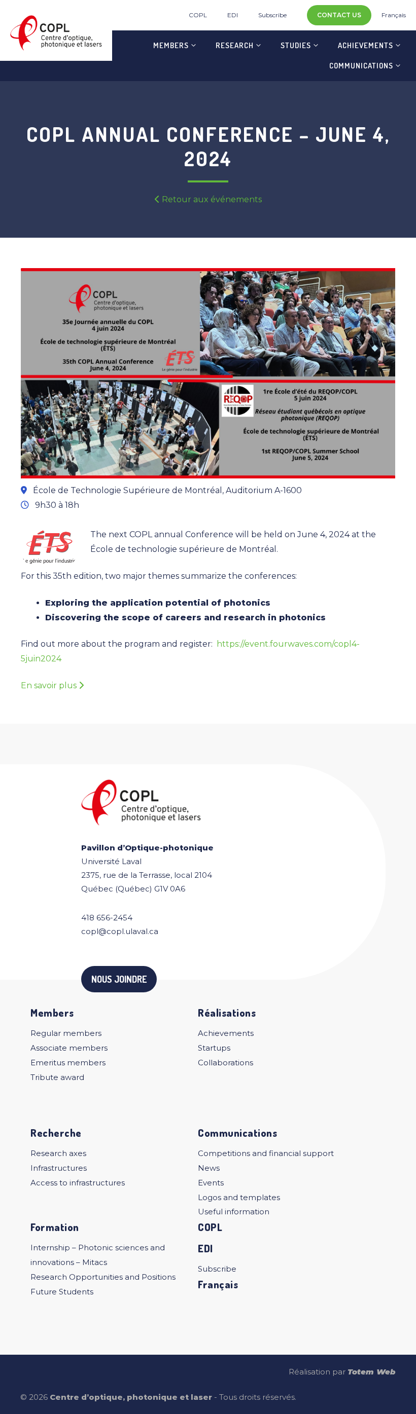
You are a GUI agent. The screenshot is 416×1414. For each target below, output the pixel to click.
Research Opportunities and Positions (103, 1277)
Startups (214, 1048)
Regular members (65, 1033)
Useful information (233, 1211)
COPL (198, 15)
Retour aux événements (211, 199)
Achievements (365, 45)
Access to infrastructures (77, 1182)
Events (211, 1182)
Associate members (69, 1048)
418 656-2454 (106, 917)
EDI (232, 15)
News (209, 1168)
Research (235, 45)
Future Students (61, 1291)
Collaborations (225, 1062)
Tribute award (57, 1077)
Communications (361, 65)
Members (171, 45)
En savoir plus (50, 685)
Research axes (58, 1153)
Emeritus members (68, 1062)
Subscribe (272, 15)
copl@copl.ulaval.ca (119, 931)
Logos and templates (239, 1197)
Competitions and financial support (266, 1153)
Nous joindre (119, 979)
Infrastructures (58, 1168)
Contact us (339, 15)
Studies (296, 45)
